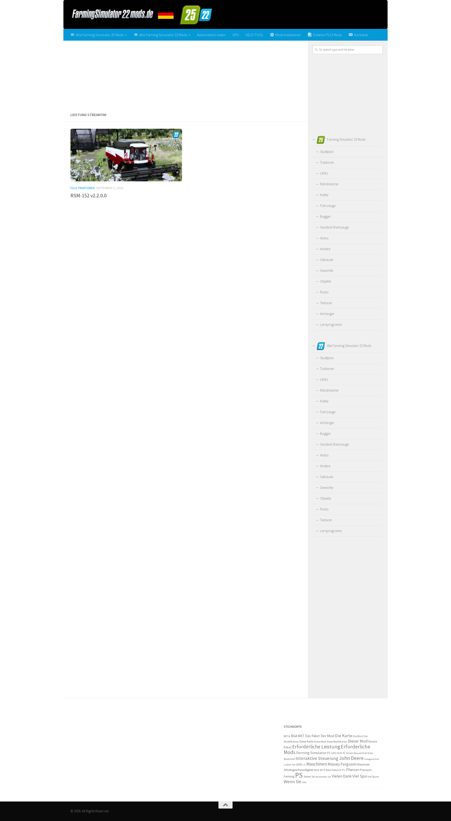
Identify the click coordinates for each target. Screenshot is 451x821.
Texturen (326, 303)
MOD (316, 770)
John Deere (351, 758)
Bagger (325, 216)
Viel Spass (373, 776)
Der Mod (327, 735)
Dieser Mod (358, 741)
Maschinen (316, 764)
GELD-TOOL (254, 34)
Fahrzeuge (327, 205)
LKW (299, 764)
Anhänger (327, 313)
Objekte (325, 281)
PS (299, 775)
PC (343, 770)
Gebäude (326, 259)
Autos (324, 238)
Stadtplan (327, 151)
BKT (301, 736)
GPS (235, 34)
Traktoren (327, 162)
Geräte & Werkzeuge (334, 227)
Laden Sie (289, 764)
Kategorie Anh (371, 759)
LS (304, 764)
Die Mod (358, 736)
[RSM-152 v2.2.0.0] (126, 155)
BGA (294, 736)
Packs (324, 292)
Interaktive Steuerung (316, 758)
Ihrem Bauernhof (356, 753)
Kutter (324, 195)
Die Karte (343, 735)
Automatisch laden (211, 34)
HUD (339, 753)
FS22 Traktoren (82, 188)
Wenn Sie (292, 781)
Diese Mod (320, 741)
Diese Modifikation (337, 741)
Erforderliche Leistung (316, 746)
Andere (325, 249)
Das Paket (312, 736)
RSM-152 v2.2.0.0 (88, 195)
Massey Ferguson (342, 764)
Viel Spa (359, 776)
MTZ (322, 770)
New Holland (333, 770)
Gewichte (326, 270)
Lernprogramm (331, 324)
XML (304, 782)
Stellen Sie (309, 776)
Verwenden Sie (323, 776)
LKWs (324, 173)
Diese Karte (306, 741)
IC (344, 753)
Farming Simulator (311, 752)
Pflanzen (352, 769)
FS (328, 753)
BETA (287, 736)
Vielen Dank (342, 776)
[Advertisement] (185, 75)
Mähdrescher (329, 184)
